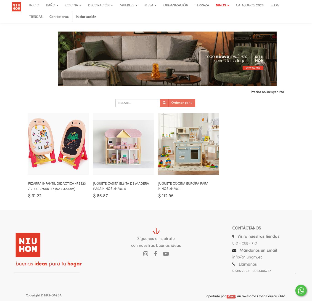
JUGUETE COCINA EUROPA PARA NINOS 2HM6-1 (183, 186)
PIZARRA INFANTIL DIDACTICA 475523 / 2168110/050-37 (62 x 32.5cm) (57, 186)
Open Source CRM (271, 296)
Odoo (231, 296)
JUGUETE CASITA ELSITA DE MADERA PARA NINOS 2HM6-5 (121, 186)
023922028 (240, 271)
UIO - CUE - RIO (244, 243)
